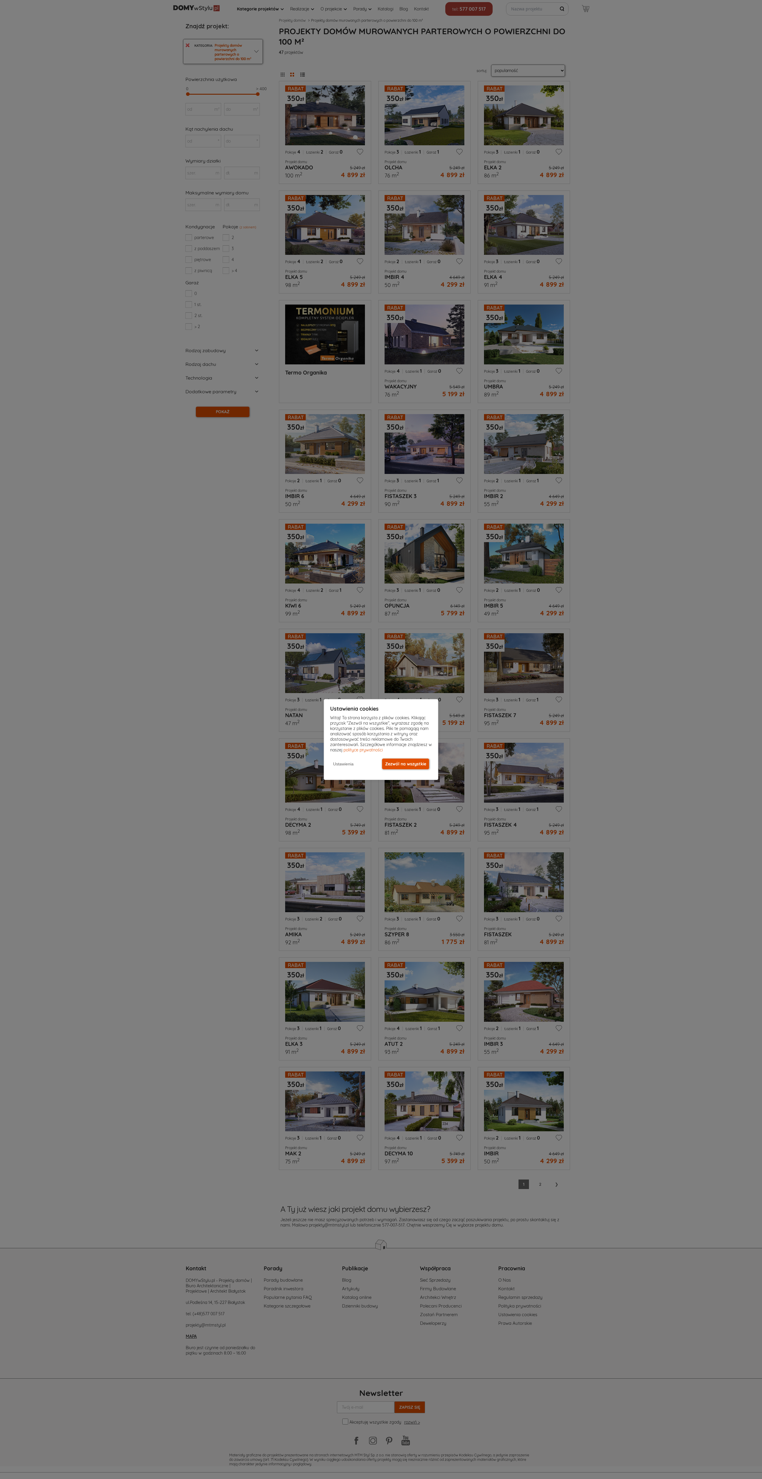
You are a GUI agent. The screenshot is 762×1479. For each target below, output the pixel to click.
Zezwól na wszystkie (405, 764)
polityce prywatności (363, 750)
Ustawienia (343, 764)
